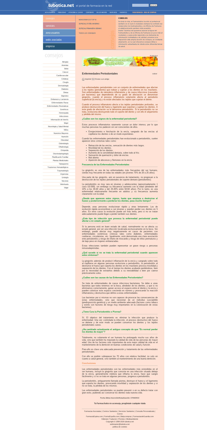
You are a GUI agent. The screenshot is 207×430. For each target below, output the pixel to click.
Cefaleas (64, 79)
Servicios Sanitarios (126, 411)
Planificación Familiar (60, 157)
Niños (66, 130)
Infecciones (63, 116)
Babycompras (126, 416)
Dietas (65, 92)
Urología (65, 177)
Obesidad (64, 140)
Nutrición (64, 137)
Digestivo (64, 96)
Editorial (105, 419)
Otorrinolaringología (60, 154)
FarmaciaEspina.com (94, 416)
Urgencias (64, 174)
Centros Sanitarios (110, 411)
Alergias (65, 62)
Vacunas (65, 181)
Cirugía (65, 82)
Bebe (66, 69)
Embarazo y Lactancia (59, 99)
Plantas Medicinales (60, 160)
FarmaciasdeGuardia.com (143, 416)
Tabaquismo (63, 164)
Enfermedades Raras (60, 103)
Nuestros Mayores (61, 133)
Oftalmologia (63, 147)
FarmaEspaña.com (111, 416)
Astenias (65, 65)
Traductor (113, 419)
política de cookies (120, 427)
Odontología (63, 143)
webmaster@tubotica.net (120, 424)
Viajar (66, 188)
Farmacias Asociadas (92, 411)
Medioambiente (132, 419)
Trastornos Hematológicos (58, 167)
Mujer (66, 123)
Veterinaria (64, 184)
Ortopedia (64, 150)
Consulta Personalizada (145, 411)
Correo (120, 414)
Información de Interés (59, 120)
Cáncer (65, 72)
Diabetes (64, 89)
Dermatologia (63, 86)
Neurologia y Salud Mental (58, 126)
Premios (121, 419)
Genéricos (64, 109)
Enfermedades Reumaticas (57, 106)
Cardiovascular (62, 75)
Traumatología (62, 171)
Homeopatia (63, 113)
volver (154, 74)
